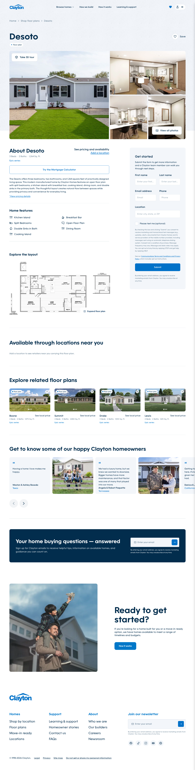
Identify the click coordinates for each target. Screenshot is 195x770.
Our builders (97, 727)
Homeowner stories (64, 727)
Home (12, 20)
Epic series (14, 160)
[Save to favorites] (175, 36)
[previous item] (13, 503)
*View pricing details (19, 196)
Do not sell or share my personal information (89, 758)
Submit (157, 267)
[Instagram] (146, 743)
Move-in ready (20, 733)
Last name (165, 175)
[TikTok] (138, 743)
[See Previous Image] (13, 400)
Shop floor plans (30, 20)
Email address (143, 191)
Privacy (46, 758)
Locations (16, 739)
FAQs (53, 739)
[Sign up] (174, 542)
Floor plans (17, 727)
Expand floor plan (96, 311)
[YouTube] (153, 743)
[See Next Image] (47, 400)
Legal (37, 758)
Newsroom (96, 739)
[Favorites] (170, 7)
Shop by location (22, 721)
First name (141, 175)
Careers (94, 733)
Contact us (57, 733)
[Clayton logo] (16, 7)
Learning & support (126, 7)
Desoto (48, 20)
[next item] (24, 503)
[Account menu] (180, 7)
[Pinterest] (161, 743)
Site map (58, 758)
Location (140, 207)
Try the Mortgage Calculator (59, 169)
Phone (162, 191)
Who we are (97, 721)
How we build (86, 7)
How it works (104, 7)
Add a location (100, 153)
